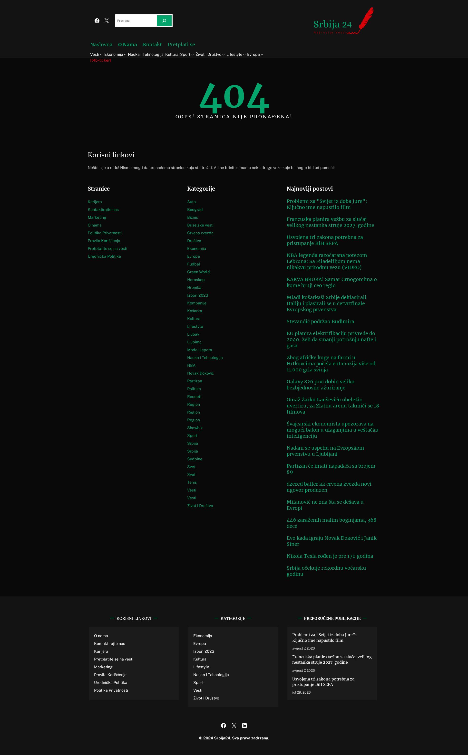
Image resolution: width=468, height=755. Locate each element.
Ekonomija (196, 248)
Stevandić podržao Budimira (320, 321)
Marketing (97, 217)
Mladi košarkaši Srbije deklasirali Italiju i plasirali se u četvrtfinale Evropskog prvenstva (326, 303)
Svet (191, 466)
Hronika (194, 287)
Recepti (194, 396)
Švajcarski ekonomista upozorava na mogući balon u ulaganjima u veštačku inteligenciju (333, 430)
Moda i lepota (199, 350)
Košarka (194, 311)
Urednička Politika (104, 256)
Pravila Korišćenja (104, 240)
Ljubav (193, 334)
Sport (192, 435)
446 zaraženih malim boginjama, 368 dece (332, 523)
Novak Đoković (200, 373)
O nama (95, 225)
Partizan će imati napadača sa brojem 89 (331, 469)
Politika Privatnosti (105, 233)
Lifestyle (195, 326)
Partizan (194, 381)
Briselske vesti (200, 225)
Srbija (192, 443)
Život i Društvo (200, 505)
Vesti (191, 490)
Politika (194, 389)
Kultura (193, 318)
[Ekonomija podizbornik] (125, 54)
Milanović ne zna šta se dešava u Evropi (325, 505)
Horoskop (196, 279)
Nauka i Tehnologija (205, 357)
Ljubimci (195, 342)
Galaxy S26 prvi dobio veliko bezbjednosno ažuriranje (320, 384)
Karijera (95, 201)
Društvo (194, 240)
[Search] (164, 20)
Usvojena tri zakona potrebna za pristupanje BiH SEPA (325, 240)
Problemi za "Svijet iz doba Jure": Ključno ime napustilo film (327, 204)
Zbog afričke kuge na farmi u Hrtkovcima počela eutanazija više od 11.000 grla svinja (331, 363)
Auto (191, 201)
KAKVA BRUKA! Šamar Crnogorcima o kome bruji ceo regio (332, 282)
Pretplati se (181, 44)
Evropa (193, 256)
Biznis (192, 217)
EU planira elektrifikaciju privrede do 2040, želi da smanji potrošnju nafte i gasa (331, 339)
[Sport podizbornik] (192, 54)
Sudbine (194, 459)
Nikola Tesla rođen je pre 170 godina (330, 556)
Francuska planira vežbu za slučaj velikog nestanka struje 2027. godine (330, 222)
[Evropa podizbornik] (262, 54)
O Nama (127, 44)
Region (193, 404)
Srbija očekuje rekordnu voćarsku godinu (326, 571)
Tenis (192, 482)
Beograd (195, 209)
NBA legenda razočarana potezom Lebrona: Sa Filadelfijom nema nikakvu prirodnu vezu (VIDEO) (327, 261)
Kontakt (152, 44)
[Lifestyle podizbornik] (244, 54)
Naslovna (101, 44)
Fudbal (193, 264)
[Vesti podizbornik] (101, 54)
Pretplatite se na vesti (107, 248)
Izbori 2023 (197, 295)
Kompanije (196, 303)
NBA (191, 365)
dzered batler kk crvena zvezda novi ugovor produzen (329, 487)
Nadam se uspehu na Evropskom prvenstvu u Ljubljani (325, 451)
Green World (198, 272)
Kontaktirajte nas (103, 209)
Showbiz (195, 427)
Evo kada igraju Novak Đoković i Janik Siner (332, 541)
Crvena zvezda (200, 233)
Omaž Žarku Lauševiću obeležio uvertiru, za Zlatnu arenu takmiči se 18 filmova (333, 405)
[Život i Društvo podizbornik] (223, 54)
